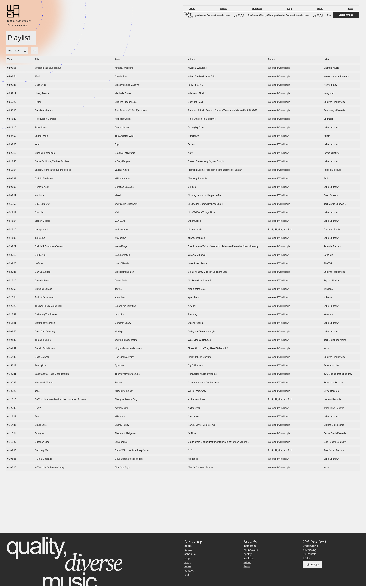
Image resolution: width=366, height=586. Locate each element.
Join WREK (312, 564)
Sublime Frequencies (334, 102)
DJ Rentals (309, 553)
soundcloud (251, 549)
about (187, 545)
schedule (190, 553)
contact (188, 570)
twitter (247, 562)
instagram (250, 545)
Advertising (309, 549)
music (188, 549)
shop (187, 562)
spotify (248, 553)
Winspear (328, 289)
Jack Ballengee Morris (335, 340)
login (187, 574)
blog (187, 558)
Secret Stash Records (335, 433)
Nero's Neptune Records (336, 76)
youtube (249, 558)
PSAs (306, 558)
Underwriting (310, 545)
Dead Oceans (331, 195)
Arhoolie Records (332, 246)
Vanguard (329, 93)
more (187, 566)
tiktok (247, 566)
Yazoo (327, 348)
